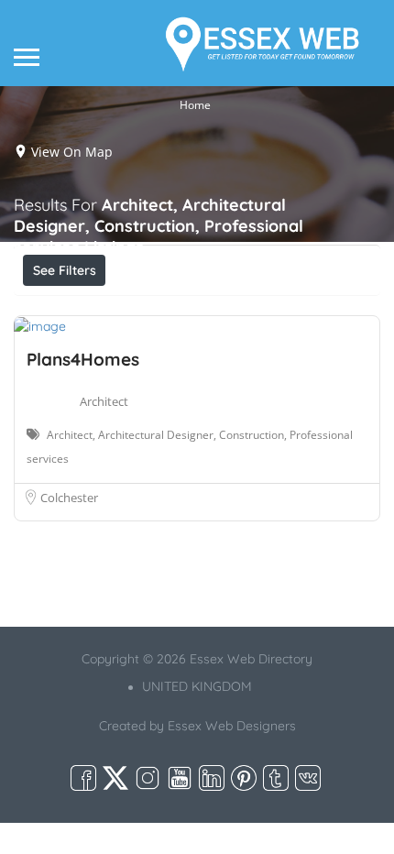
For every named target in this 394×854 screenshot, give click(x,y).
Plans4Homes (83, 359)
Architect (104, 401)
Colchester (69, 497)
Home (195, 105)
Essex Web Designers (232, 725)
